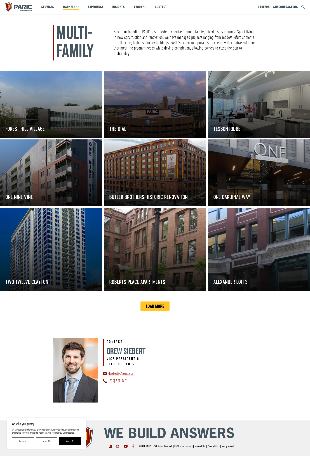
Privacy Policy (214, 446)
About (138, 7)
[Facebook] (133, 446)
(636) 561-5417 (117, 380)
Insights (118, 7)
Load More (155, 306)
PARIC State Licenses (183, 446)
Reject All (46, 441)
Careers (264, 7)
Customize (23, 441)
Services (47, 7)
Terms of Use (200, 446)
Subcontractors (285, 7)
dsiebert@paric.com (121, 373)
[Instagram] (117, 446)
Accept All (70, 441)
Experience (95, 7)
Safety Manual (228, 446)
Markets (69, 7)
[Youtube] (126, 446)
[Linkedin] (110, 446)
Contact (161, 7)
